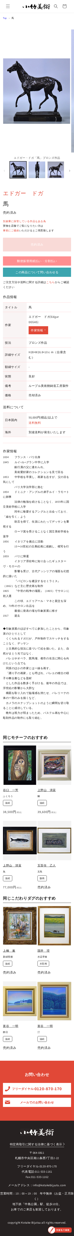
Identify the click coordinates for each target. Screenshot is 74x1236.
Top (5, 18)
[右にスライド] (69, 170)
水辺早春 (42, 956)
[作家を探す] (60, 1230)
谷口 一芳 (10, 790)
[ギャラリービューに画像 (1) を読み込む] (18, 169)
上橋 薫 (9, 950)
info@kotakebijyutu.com (49, 1185)
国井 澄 (43, 950)
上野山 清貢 (46, 790)
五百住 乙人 (46, 865)
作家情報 (37, 330)
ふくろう (8, 796)
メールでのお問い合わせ (37, 1102)
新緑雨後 (8, 956)
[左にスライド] (4, 170)
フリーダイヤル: (37, 1088)
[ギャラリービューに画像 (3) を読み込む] (55, 169)
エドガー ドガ (23, 193)
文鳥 (39, 871)
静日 (5, 1032)
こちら (50, 282)
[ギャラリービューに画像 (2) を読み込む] (36, 169)
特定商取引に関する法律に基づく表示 (36, 1144)
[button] (8, 6)
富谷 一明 (10, 1026)
